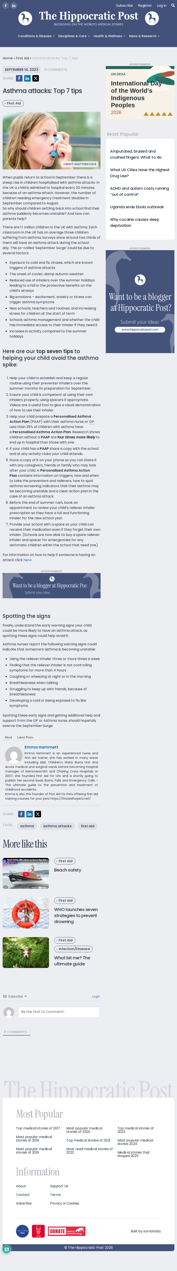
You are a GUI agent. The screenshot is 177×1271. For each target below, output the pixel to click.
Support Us (59, 1186)
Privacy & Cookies (64, 1203)
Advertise (24, 1203)
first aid (87, 826)
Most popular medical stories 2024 (135, 1142)
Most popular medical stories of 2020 (84, 1130)
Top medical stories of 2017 (38, 1128)
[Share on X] (35, 78)
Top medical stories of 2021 (88, 1140)
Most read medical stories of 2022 (89, 1150)
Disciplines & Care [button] (72, 36)
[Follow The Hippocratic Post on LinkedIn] (13, 5)
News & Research (142, 36)
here (28, 559)
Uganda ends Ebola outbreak (137, 207)
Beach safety (67, 870)
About (8, 737)
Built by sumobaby (146, 1231)
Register (145, 5)
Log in (161, 5)
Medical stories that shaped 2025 (133, 1154)
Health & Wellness (108, 36)
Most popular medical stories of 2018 (34, 1138)
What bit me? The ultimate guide (72, 961)
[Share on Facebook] (19, 78)
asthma (27, 826)
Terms (55, 1195)
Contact (23, 1195)
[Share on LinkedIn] (27, 78)
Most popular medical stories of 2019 (34, 1150)
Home (8, 58)
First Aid (22, 58)
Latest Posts (25, 737)
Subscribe (124, 5)
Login (95, 996)
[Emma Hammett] (13, 755)
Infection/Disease (74, 948)
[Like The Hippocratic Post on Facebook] (5, 5)
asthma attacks (57, 826)
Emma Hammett (41, 747)
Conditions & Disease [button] (34, 36)
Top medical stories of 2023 (135, 1130)
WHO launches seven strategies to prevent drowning (76, 915)
